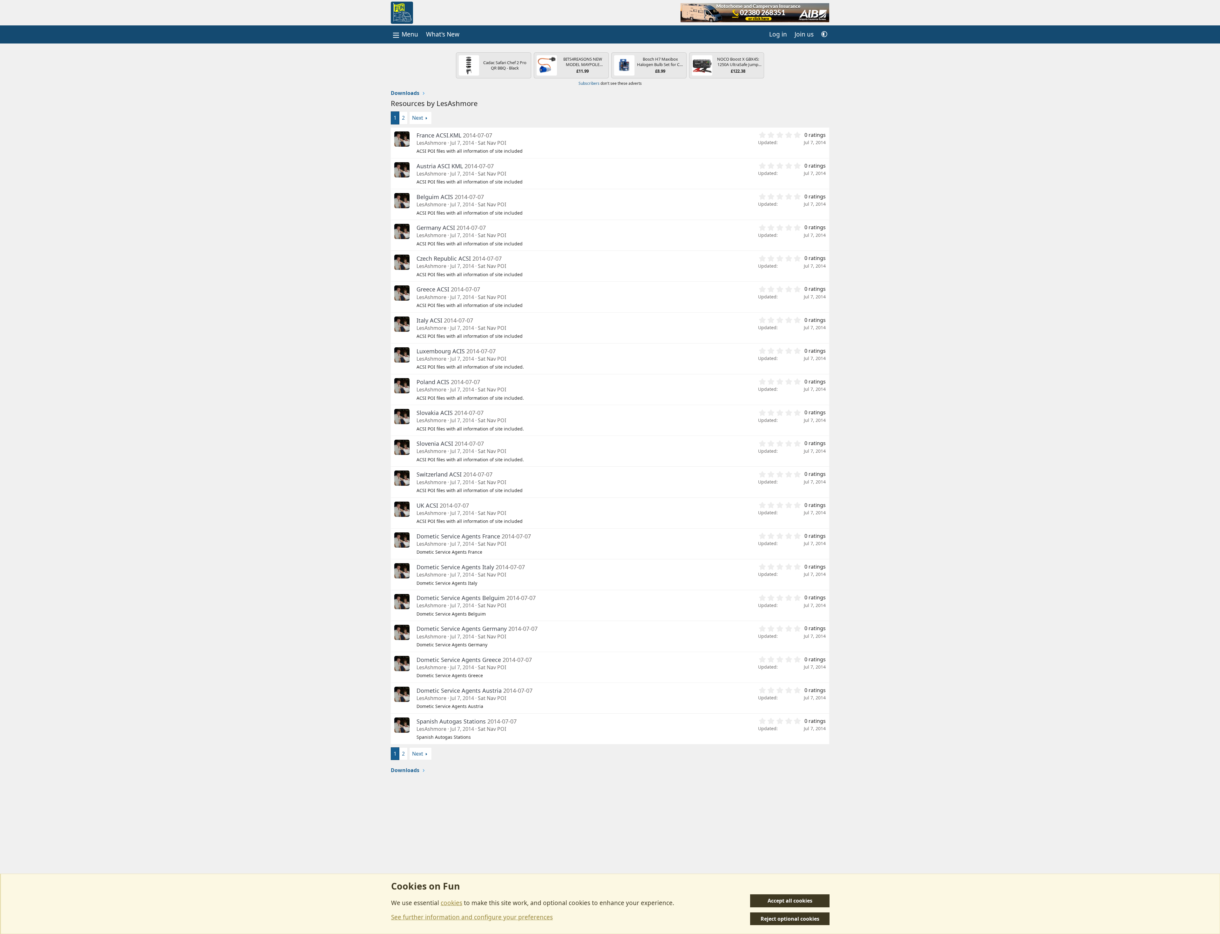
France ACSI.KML (439, 135)
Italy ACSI (429, 320)
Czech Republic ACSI (444, 258)
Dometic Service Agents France (458, 536)
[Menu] (405, 34)
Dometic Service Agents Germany (462, 628)
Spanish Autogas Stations (451, 721)
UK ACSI (427, 505)
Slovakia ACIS (435, 413)
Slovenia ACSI (435, 443)
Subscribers (589, 83)
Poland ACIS (433, 382)
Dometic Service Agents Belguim (461, 598)
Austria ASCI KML (440, 166)
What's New (442, 34)
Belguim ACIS (435, 197)
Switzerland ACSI (439, 474)
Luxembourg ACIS (441, 351)
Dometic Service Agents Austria (459, 690)
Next (417, 117)
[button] (824, 34)
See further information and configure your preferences (472, 917)
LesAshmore (431, 142)
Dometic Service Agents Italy (455, 567)
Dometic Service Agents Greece (459, 660)
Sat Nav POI (492, 142)
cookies (451, 903)
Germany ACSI (436, 227)
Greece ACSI (433, 289)
